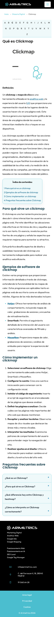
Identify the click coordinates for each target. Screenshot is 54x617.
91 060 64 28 (23, 582)
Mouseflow (13, 337)
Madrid (21, 575)
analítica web (36, 99)
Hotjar (11, 303)
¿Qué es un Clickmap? (16, 478)
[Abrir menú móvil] (47, 4)
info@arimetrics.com (27, 567)
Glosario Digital (18, 14)
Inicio (6, 14)
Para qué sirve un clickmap (17, 188)
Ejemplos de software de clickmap (21, 192)
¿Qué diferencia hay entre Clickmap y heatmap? (24, 496)
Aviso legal (27, 595)
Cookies (27, 607)
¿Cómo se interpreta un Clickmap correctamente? (22, 509)
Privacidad (27, 601)
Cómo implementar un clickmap (20, 196)
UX (28, 103)
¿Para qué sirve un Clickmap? (20, 486)
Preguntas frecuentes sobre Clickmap (22, 200)
